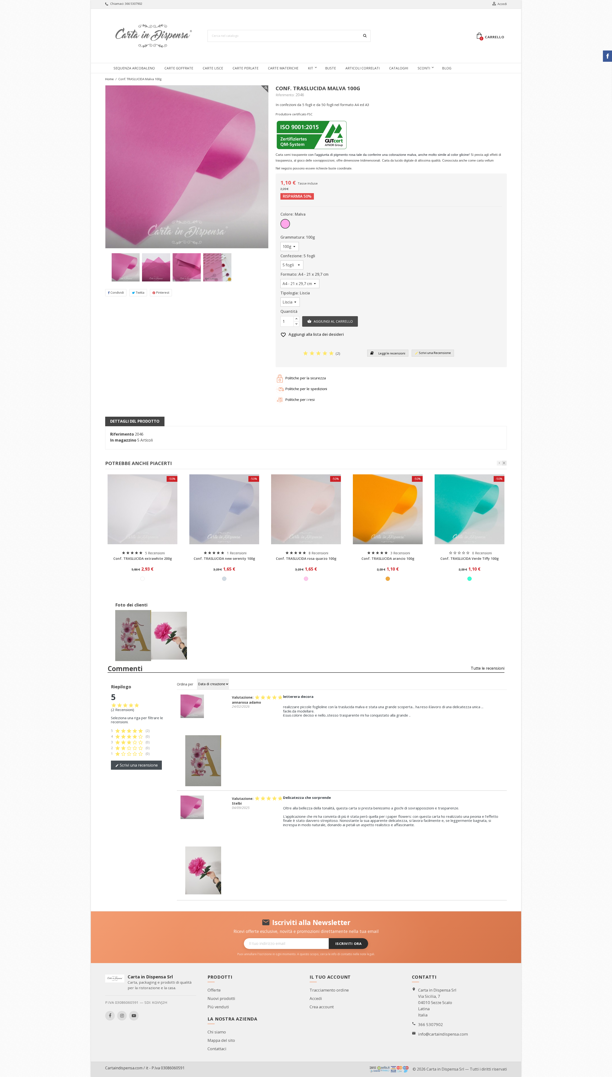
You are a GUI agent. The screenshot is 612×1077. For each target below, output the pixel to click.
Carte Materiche (283, 68)
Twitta (140, 292)
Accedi (316, 998)
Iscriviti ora (348, 943)
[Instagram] (122, 1016)
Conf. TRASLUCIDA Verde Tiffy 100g (469, 558)
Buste (330, 68)
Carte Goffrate (178, 68)
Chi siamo (217, 1032)
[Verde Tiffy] (469, 579)
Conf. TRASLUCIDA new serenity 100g (224, 558)
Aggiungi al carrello (330, 321)
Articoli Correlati (362, 68)
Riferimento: (285, 95)
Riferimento (122, 434)
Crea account (322, 1007)
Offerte (214, 990)
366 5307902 (133, 3)
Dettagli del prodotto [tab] (134, 421)
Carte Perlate (245, 68)
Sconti (424, 68)
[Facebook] (110, 1016)
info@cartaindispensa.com (443, 1034)
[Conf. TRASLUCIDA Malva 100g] (192, 706)
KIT (310, 68)
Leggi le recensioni (391, 353)
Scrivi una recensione (136, 765)
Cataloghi (398, 68)
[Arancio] (388, 579)
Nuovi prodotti (221, 998)
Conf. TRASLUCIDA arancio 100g (387, 558)
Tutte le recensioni (487, 668)
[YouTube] (134, 1016)
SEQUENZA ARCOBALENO (134, 68)
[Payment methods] (389, 1069)
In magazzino (123, 440)
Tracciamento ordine (329, 990)
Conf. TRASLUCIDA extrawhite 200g (142, 558)
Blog (446, 68)
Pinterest (162, 292)
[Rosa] (306, 579)
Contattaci (217, 1048)
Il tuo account (330, 977)
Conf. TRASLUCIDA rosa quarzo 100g (306, 558)
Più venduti (218, 1007)
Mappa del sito (221, 1040)
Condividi (117, 292)
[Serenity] (224, 579)
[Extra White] (142, 579)
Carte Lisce (213, 68)
